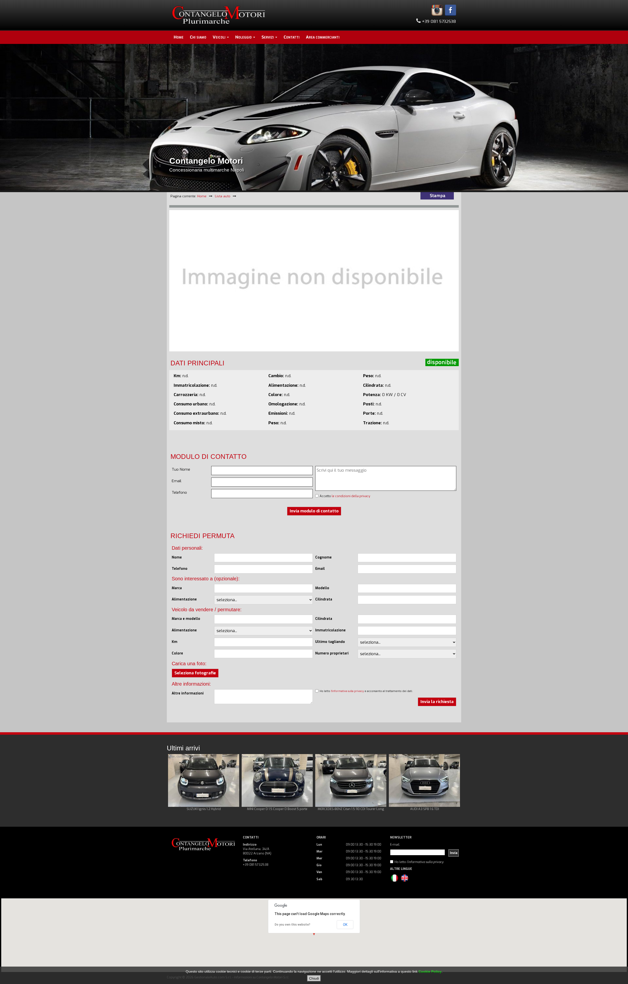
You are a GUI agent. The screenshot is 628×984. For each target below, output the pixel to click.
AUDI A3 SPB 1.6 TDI (424, 809)
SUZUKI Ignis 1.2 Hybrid (204, 809)
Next (454, 785)
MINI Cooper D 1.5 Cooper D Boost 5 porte (277, 809)
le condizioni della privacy (351, 496)
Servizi (268, 37)
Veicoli (219, 37)
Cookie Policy (430, 971)
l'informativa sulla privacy (347, 691)
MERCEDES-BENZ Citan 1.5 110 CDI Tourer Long (351, 809)
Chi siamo (198, 37)
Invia (454, 853)
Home (178, 37)
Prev (174, 785)
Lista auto (222, 196)
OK (345, 925)
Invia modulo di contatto (314, 511)
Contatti (292, 37)
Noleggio (244, 37)
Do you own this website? (292, 924)
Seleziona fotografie (195, 673)
